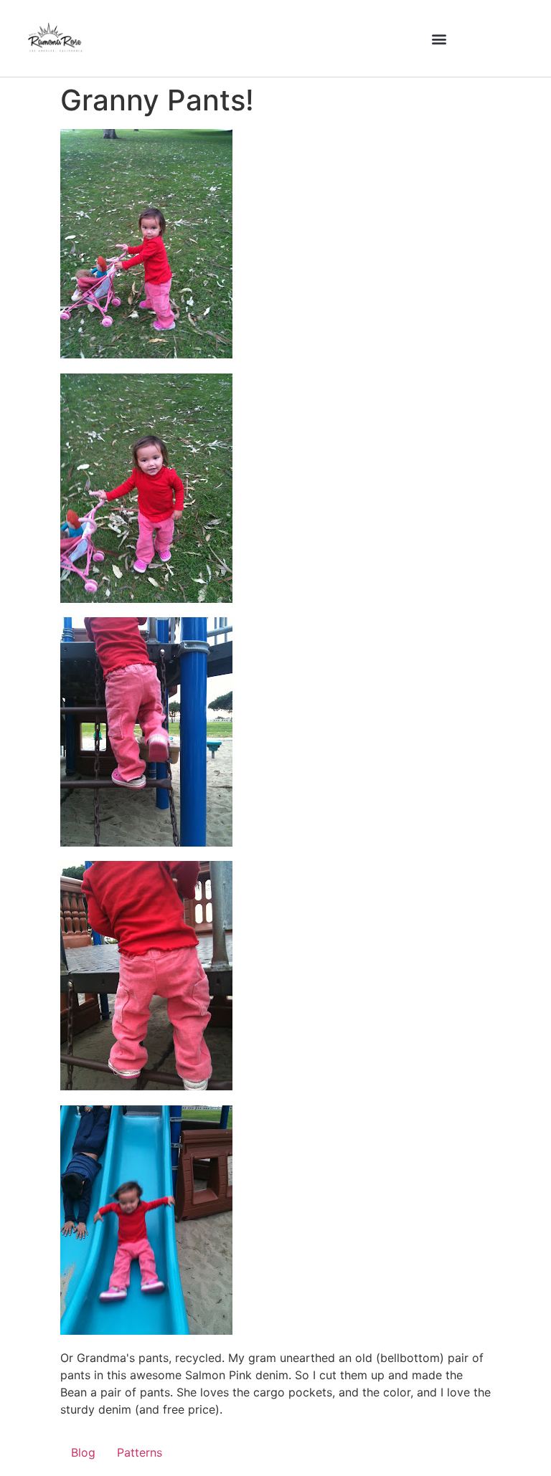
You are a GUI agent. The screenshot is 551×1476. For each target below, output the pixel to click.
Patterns (139, 1452)
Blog (83, 1452)
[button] (439, 38)
